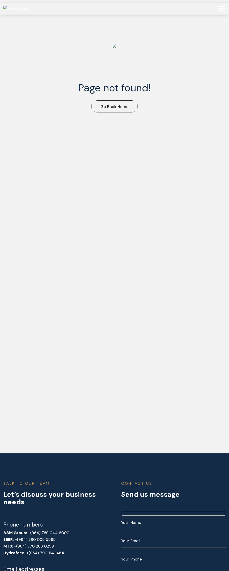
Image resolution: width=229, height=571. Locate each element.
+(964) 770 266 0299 (34, 546)
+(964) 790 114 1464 (45, 553)
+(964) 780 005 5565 (35, 539)
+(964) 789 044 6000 (48, 532)
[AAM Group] (16, 9)
